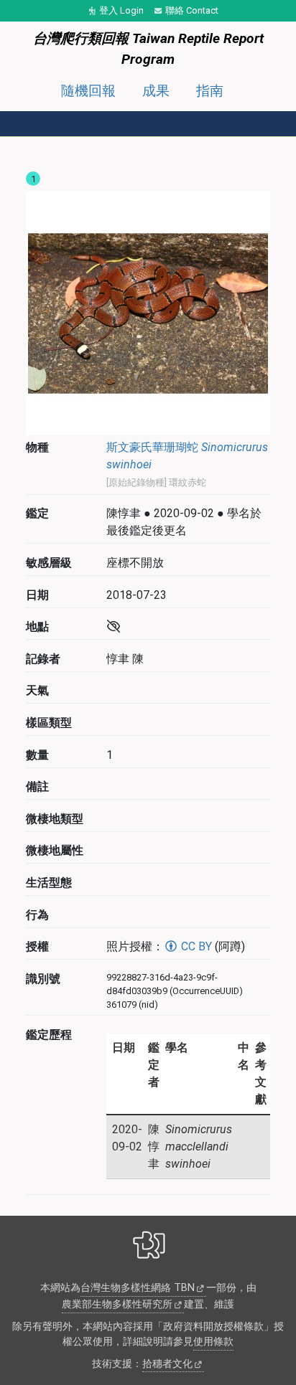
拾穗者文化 (167, 1364)
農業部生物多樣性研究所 (117, 1304)
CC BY (195, 946)
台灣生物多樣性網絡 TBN (137, 1288)
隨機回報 (88, 90)
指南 (209, 90)
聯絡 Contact (191, 10)
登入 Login (121, 10)
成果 (156, 90)
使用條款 (213, 1342)
